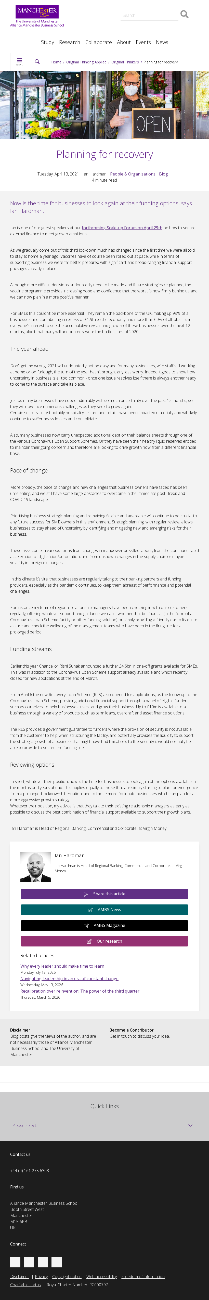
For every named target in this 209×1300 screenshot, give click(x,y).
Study (47, 42)
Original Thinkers (125, 62)
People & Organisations (132, 174)
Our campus (26, 40)
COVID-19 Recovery (96, 28)
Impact (84, 11)
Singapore (24, 33)
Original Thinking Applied (86, 62)
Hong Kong (25, 40)
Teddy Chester (91, 11)
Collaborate (98, 42)
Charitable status (25, 1285)
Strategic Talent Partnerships (104, 5)
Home (56, 62)
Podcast (85, 4)
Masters (86, 22)
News (162, 42)
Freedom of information (143, 1276)
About (124, 42)
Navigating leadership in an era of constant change (69, 978)
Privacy (41, 1276)
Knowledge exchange (97, 16)
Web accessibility (101, 1276)
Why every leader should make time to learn (62, 966)
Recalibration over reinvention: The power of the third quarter (79, 991)
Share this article (109, 894)
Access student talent (160, 5)
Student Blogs (28, 33)
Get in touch (121, 1036)
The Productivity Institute (37, 40)
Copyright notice (67, 1276)
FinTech (148, 28)
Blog (163, 174)
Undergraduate (154, 22)
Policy (20, 33)
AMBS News (109, 909)
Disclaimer (19, 1276)
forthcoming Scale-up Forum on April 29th (122, 228)
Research (69, 42)
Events (143, 42)
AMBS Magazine (109, 925)
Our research (109, 941)
